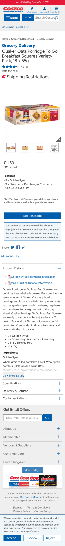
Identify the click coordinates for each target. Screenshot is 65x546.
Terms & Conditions (39, 507)
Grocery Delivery (45, 38)
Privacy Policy (21, 511)
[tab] (32, 428)
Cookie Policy (42, 511)
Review (32, 538)
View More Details (13, 375)
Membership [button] (11, 437)
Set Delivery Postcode (13, 26)
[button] (57, 18)
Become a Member (31, 497)
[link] (12, 247)
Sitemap (17, 507)
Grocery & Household (22, 38)
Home (5, 38)
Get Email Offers (16, 409)
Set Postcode (32, 216)
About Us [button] (9, 429)
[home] (13, 9)
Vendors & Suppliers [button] (17, 445)
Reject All (52, 538)
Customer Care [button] (13, 454)
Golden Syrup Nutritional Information (33, 276)
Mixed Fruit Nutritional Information (31, 283)
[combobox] (27, 17)
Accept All (13, 538)
